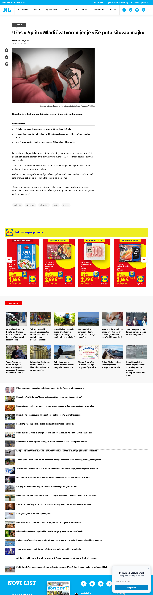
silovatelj (44, 205)
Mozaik (85, 10)
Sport (66, 10)
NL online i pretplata (140, 2)
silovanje (30, 205)
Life (75, 10)
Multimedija (99, 10)
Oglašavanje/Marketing (117, 2)
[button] (144, 260)
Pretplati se (131, 588)
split (56, 205)
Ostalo (112, 10)
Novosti (36, 10)
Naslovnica (23, 10)
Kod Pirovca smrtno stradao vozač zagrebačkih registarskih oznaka (45, 142)
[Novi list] (7, 10)
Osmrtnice (98, 2)
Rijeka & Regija (52, 10)
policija (17, 205)
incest (66, 205)
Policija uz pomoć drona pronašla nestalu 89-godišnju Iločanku (43, 129)
